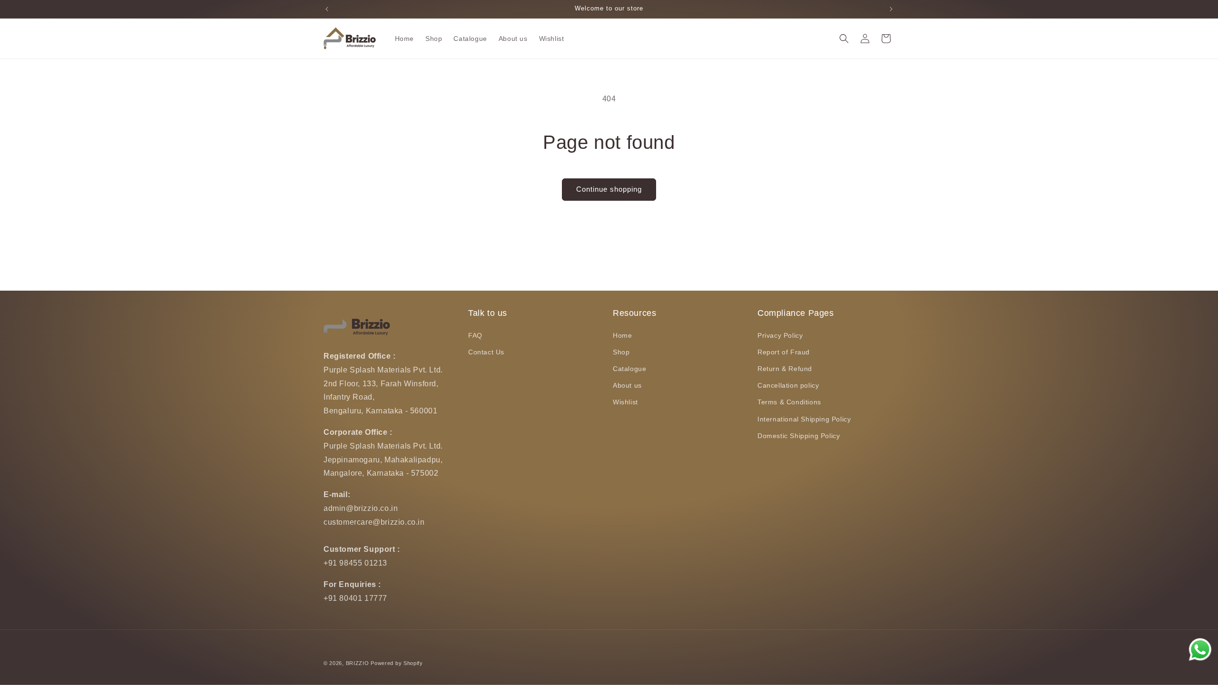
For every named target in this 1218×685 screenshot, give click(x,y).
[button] (844, 38)
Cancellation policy (788, 385)
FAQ (475, 335)
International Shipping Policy (804, 419)
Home (622, 335)
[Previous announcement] (326, 9)
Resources (634, 313)
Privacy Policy (780, 335)
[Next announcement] (891, 9)
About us (627, 385)
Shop (621, 352)
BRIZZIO (357, 663)
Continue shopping (609, 189)
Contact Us (486, 352)
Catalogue (629, 368)
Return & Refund (784, 368)
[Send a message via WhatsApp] (1200, 649)
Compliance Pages (795, 313)
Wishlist (625, 402)
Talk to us (487, 313)
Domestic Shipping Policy (798, 436)
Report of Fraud (783, 352)
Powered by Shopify (397, 663)
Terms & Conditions (789, 402)
